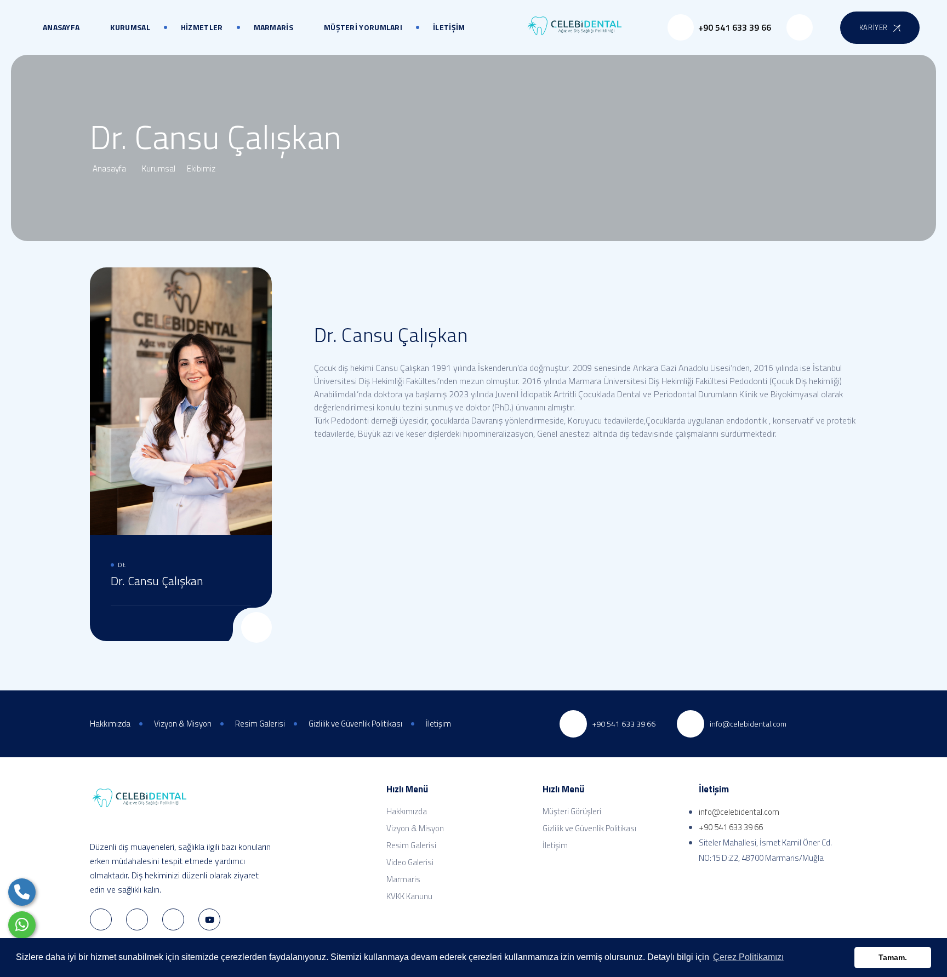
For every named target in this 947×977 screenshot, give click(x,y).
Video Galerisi (409, 862)
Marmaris (403, 879)
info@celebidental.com (739, 811)
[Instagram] (173, 919)
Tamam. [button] (892, 957)
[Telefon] (22, 892)
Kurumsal (159, 168)
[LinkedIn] (137, 919)
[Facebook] (230, 626)
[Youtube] (209, 919)
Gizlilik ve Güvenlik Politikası (589, 828)
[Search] (799, 27)
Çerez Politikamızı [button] (748, 957)
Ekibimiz (203, 168)
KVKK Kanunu (409, 896)
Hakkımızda (406, 811)
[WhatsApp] (22, 925)
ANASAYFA (61, 27)
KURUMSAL (130, 27)
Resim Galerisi (411, 845)
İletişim (555, 845)
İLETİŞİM (449, 27)
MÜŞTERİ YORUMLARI (363, 27)
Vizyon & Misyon (415, 828)
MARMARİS (273, 27)
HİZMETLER (202, 27)
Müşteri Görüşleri (572, 811)
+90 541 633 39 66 (731, 827)
